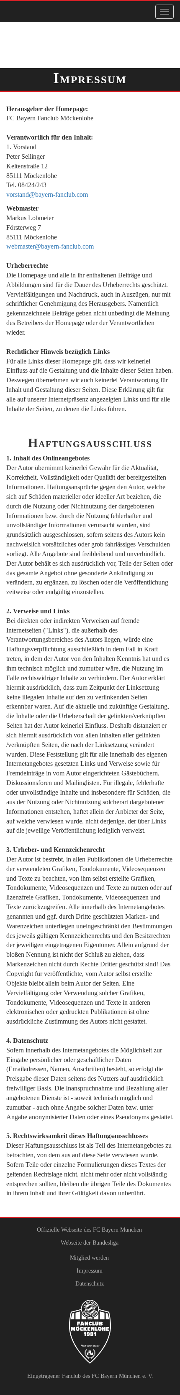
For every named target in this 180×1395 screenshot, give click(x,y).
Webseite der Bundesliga (89, 1243)
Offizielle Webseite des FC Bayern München (89, 1230)
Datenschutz (89, 1284)
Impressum (90, 1271)
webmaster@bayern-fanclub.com (50, 246)
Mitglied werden (89, 1258)
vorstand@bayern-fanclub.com (47, 194)
